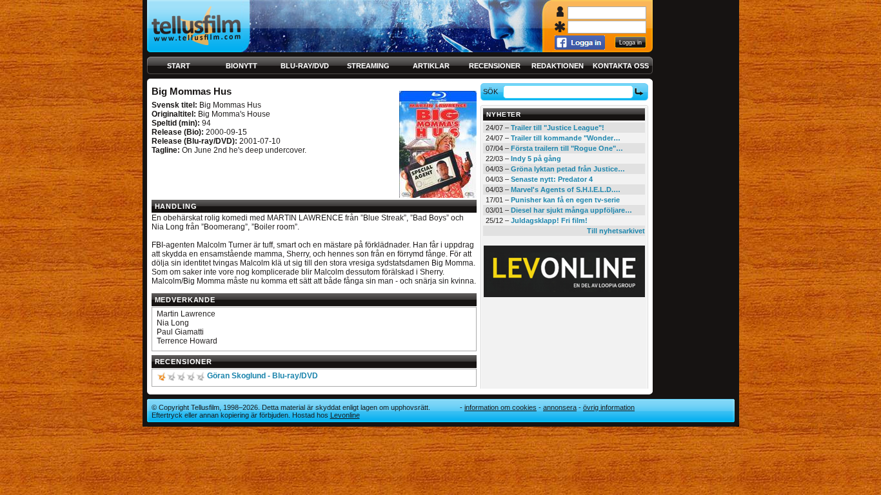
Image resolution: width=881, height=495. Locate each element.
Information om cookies (500, 407)
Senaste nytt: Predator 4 (552, 179)
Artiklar (431, 66)
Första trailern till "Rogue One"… (567, 148)
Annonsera (560, 407)
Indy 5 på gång (536, 158)
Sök (490, 91)
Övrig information (609, 407)
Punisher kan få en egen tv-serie (565, 200)
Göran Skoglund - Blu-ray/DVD (262, 375)
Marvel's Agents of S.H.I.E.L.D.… (565, 189)
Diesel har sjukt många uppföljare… (571, 210)
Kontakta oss (621, 66)
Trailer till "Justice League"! (557, 127)
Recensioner (494, 66)
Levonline (345, 415)
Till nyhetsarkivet (616, 231)
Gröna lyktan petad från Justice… (568, 169)
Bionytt (241, 66)
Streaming (368, 66)
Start (178, 66)
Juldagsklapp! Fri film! (549, 220)
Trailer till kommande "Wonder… (565, 138)
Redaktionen (557, 66)
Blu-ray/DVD (305, 66)
